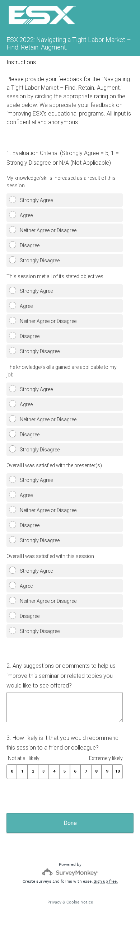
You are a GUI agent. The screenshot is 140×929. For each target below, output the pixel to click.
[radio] (8, 198)
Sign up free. (106, 881)
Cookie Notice (79, 902)
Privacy (54, 902)
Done (70, 823)
